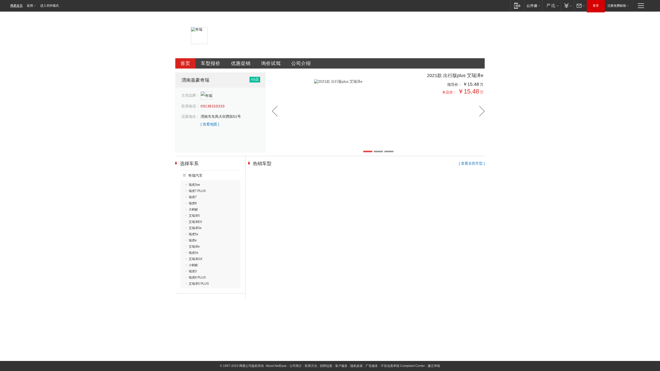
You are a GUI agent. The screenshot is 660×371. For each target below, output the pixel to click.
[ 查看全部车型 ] (472, 163)
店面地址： (191, 116)
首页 (185, 63)
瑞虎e (193, 240)
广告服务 (372, 366)
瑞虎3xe (194, 185)
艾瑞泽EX (195, 222)
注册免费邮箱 (616, 5)
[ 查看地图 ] (210, 124)
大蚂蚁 (193, 209)
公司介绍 (301, 63)
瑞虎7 (193, 197)
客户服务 (341, 366)
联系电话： (191, 106)
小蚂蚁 (193, 265)
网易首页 (16, 5)
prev (274, 111)
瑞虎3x (193, 253)
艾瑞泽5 (194, 215)
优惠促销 (241, 63)
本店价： (449, 92)
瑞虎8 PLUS (197, 277)
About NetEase (276, 366)
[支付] (567, 5)
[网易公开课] (533, 5)
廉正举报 (434, 366)
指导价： (454, 84)
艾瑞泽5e (195, 228)
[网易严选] (551, 5)
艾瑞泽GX (195, 259)
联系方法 (311, 366)
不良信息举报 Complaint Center (403, 366)
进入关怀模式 (49, 5)
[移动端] (517, 5)
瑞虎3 (193, 271)
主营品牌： (191, 95)
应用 (30, 5)
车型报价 (210, 63)
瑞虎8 (193, 203)
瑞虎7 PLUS (197, 191)
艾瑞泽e (194, 246)
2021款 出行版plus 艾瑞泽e (455, 75)
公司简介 (296, 366)
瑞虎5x (193, 234)
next (482, 111)
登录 (596, 5)
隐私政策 (356, 366)
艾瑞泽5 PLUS (199, 283)
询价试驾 (271, 63)
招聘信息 (326, 366)
